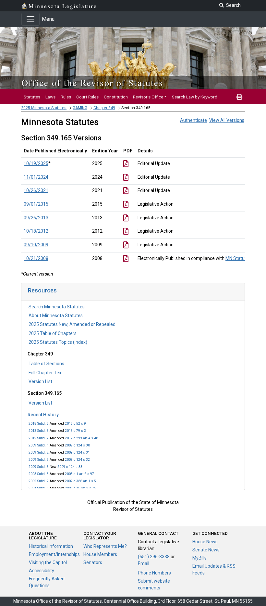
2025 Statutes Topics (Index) (58, 342)
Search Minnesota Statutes (57, 306)
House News (205, 541)
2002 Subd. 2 (39, 481)
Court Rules (87, 96)
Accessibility (41, 570)
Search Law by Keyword (194, 96)
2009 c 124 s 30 (77, 445)
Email (143, 563)
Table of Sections (46, 363)
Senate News (206, 549)
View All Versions (226, 120)
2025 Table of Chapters (53, 333)
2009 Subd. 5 (39, 467)
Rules (66, 96)
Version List (40, 381)
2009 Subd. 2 (39, 452)
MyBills (199, 558)
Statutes (32, 96)
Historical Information (51, 546)
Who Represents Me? (105, 546)
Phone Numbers (154, 572)
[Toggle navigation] (30, 19)
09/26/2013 (36, 217)
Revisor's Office (148, 96)
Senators (92, 562)
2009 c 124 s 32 (77, 460)
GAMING (80, 108)
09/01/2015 (36, 204)
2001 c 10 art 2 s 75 (80, 488)
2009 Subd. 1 (39, 445)
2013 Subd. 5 (39, 431)
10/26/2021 (36, 190)
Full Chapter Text (46, 372)
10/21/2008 (36, 258)
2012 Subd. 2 (39, 438)
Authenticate (193, 120)
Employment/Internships (54, 554)
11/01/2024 (36, 177)
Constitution (116, 96)
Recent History (43, 414)
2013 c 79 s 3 (75, 431)
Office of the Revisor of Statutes (92, 82)
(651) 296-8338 (154, 556)
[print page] (239, 97)
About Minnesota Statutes (56, 315)
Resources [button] (42, 290)
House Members (100, 554)
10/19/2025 (36, 163)
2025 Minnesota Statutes (43, 108)
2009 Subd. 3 (39, 460)
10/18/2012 (36, 231)
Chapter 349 (104, 108)
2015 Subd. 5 (39, 423)
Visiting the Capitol (48, 562)
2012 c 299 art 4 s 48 (81, 438)
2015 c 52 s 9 (75, 423)
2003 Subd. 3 (39, 474)
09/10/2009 (36, 244)
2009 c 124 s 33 (69, 467)
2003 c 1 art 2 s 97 (79, 474)
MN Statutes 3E (241, 258)
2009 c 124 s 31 (77, 452)
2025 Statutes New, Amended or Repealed (72, 324)
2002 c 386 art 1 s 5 (80, 481)
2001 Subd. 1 (39, 488)
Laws (50, 96)
